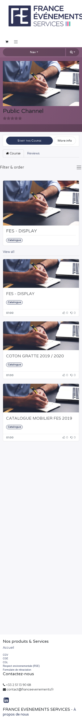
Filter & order (12, 167)
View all (8, 252)
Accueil (8, 647)
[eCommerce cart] (6, 41)
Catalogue (14, 240)
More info (65, 141)
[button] (72, 52)
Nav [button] (33, 52)
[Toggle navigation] (16, 42)
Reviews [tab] (33, 153)
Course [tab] (15, 153)
